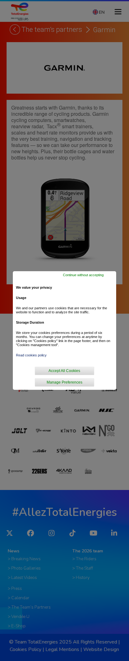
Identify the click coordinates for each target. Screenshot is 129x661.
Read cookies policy (31, 355)
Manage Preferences (64, 382)
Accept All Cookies (64, 371)
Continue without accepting (83, 275)
